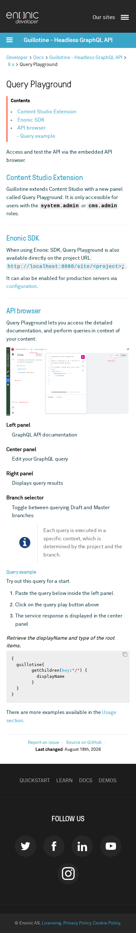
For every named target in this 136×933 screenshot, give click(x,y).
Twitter (25, 846)
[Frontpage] (25, 18)
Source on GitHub (84, 742)
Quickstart (35, 780)
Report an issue (43, 742)
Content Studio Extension (46, 111)
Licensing (51, 923)
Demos (107, 780)
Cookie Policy (106, 923)
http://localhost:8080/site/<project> (64, 267)
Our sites (104, 17)
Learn (64, 780)
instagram (68, 873)
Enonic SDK (31, 120)
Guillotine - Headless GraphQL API (68, 40)
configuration (21, 286)
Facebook (54, 846)
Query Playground (39, 64)
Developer (17, 57)
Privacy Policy (77, 923)
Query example (37, 136)
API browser (31, 127)
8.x (11, 64)
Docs (38, 57)
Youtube (110, 846)
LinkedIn (82, 846)
